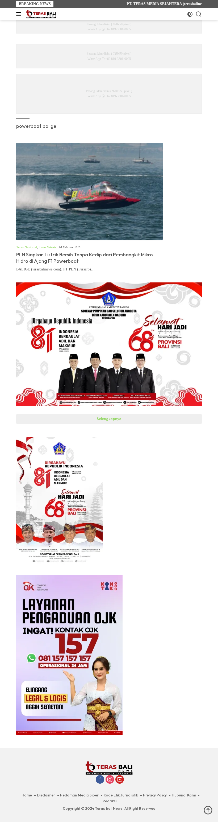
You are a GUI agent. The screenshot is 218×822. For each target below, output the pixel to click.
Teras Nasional (26, 247)
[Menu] (19, 14)
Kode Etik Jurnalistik (121, 795)
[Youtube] (119, 780)
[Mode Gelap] (190, 14)
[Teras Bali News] (40, 14)
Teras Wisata (48, 247)
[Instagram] (110, 780)
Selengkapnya (109, 418)
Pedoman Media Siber (79, 795)
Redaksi (109, 801)
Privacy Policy (155, 795)
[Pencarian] (199, 14)
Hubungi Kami (184, 795)
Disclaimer (46, 795)
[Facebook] (100, 780)
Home (27, 795)
